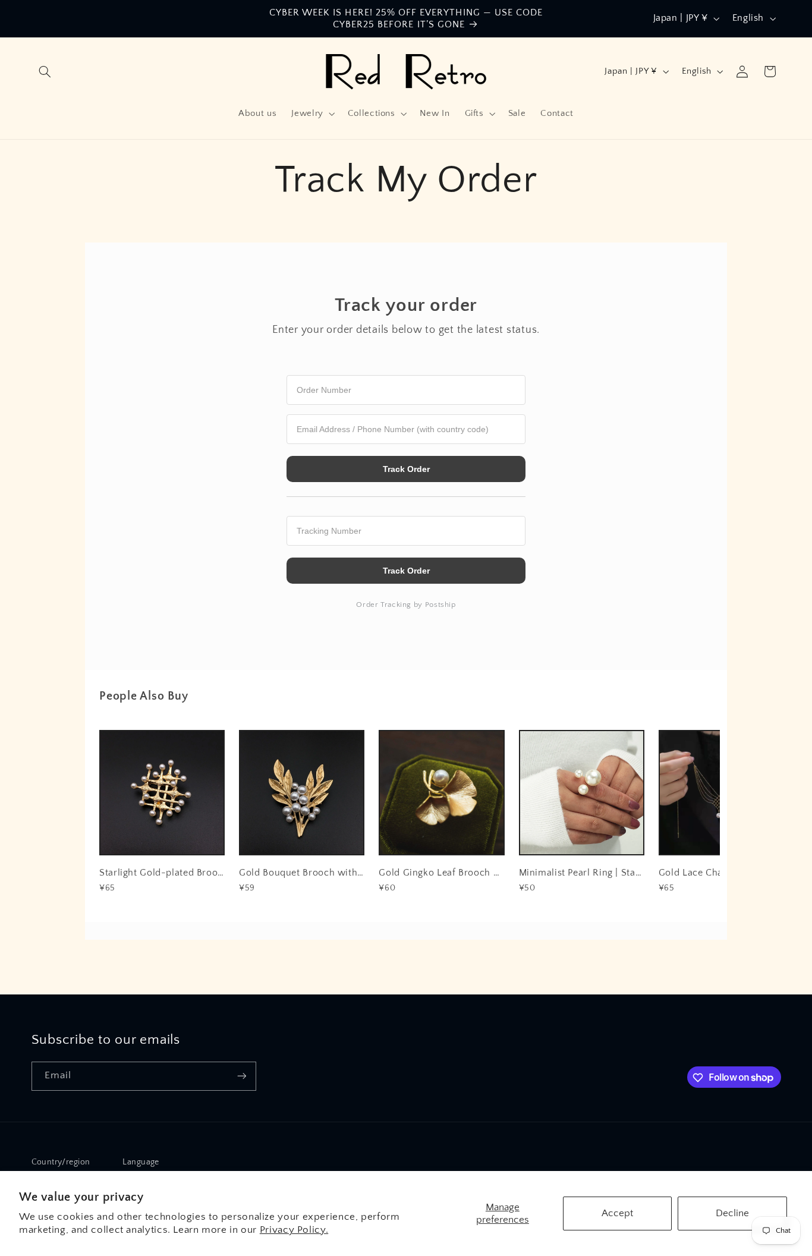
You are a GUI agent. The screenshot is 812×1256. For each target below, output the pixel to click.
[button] (45, 71)
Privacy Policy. (294, 1229)
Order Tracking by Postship (405, 604)
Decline (732, 1213)
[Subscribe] (241, 1075)
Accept (617, 1213)
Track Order (406, 469)
